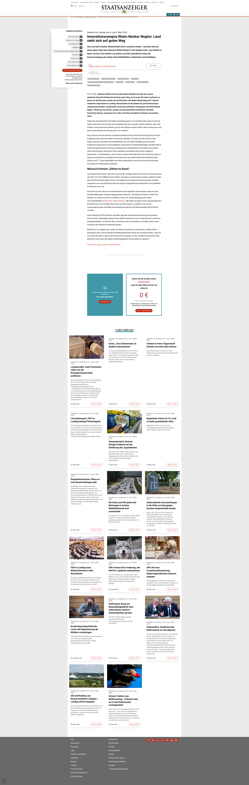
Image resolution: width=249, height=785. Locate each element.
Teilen (154, 66)
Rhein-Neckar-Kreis (73, 65)
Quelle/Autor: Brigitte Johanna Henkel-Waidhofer (104, 245)
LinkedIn (172, 740)
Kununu (176, 740)
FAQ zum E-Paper (77, 769)
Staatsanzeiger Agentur (113, 2)
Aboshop (147, 2)
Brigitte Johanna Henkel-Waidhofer (102, 66)
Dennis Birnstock (74, 44)
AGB (72, 739)
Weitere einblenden (72, 70)
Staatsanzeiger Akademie (129, 2)
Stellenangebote (114, 750)
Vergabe (103, 2)
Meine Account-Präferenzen (74, 83)
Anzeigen (140, 2)
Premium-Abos (143, 282)
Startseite (80, 17)
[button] (4, 780)
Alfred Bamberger (73, 37)
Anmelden (175, 6)
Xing (167, 740)
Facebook (148, 740)
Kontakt (161, 2)
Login (73, 750)
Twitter (153, 740)
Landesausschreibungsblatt (118, 769)
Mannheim (75, 55)
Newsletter (154, 2)
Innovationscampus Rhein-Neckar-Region (66, 51)
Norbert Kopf (75, 58)
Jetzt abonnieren (144, 310)
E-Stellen (96, 2)
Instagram (158, 740)
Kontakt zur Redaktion (78, 754)
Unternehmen (74, 2)
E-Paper (170, 14)
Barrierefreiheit (114, 743)
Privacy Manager (76, 776)
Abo (177, 14)
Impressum (74, 747)
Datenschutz (75, 743)
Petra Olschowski (73, 62)
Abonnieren (105, 301)
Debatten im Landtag (90, 17)
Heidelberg (75, 47)
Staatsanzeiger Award (86, 2)
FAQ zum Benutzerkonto (79, 773)
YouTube (162, 740)
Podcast (73, 765)
